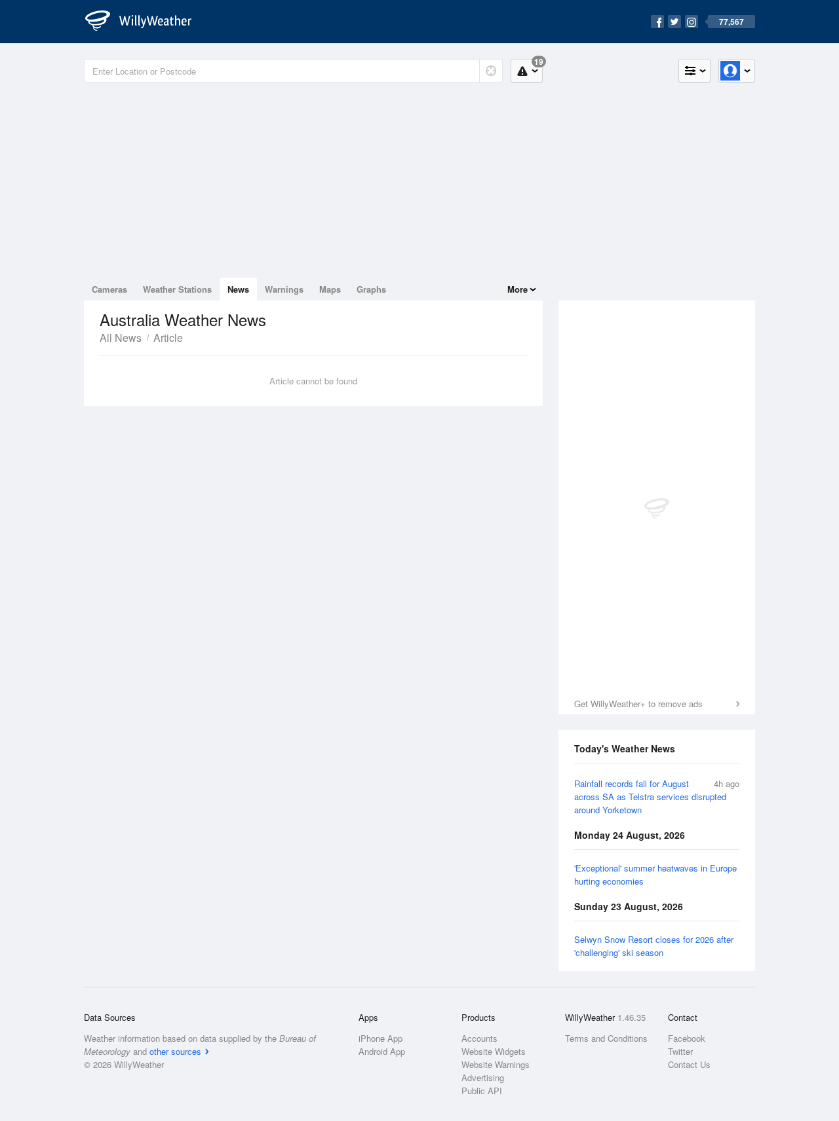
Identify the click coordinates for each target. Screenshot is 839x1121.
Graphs (371, 289)
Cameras (109, 289)
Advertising (482, 1077)
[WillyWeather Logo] (145, 21)
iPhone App (380, 1038)
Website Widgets (493, 1051)
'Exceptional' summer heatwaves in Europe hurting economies (655, 874)
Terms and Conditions (606, 1038)
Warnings (284, 289)
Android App (382, 1051)
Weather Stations (177, 289)
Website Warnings (495, 1064)
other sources (175, 1051)
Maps (330, 289)
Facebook (686, 1038)
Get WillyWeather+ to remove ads (638, 703)
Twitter (680, 1051)
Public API (481, 1090)
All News (121, 337)
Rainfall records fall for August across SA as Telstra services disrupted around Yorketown (650, 796)
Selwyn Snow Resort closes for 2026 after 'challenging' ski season (653, 946)
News (238, 289)
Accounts (479, 1038)
